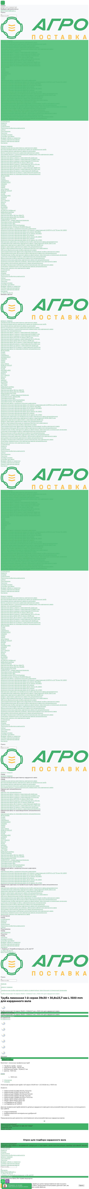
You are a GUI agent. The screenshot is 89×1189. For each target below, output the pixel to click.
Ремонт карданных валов (10, 141)
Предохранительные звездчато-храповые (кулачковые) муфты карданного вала (30, 103)
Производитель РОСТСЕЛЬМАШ (13, 225)
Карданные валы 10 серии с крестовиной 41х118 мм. (20, 171)
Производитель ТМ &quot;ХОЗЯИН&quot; (16, 227)
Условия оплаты (6, 135)
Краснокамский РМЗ (8, 219)
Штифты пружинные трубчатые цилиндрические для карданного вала (27, 116)
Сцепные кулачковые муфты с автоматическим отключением (23, 108)
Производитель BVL (8, 223)
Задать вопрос (6, 1058)
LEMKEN (4, 197)
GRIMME (4, 75)
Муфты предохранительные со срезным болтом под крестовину (24, 100)
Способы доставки (7, 136)
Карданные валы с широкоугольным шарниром (18, 80)
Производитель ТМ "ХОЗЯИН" (12, 401)
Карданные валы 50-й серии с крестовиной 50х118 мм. (21, 172)
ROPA (3, 204)
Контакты (4, 291)
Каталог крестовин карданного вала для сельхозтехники (21, 98)
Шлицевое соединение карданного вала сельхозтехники (22, 115)
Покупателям (5, 279)
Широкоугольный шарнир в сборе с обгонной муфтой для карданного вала (29, 113)
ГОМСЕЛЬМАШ (6, 214)
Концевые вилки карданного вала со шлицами (18, 46)
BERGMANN (5, 67)
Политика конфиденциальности (13, 128)
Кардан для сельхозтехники (11, 50)
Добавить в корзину (7, 1059)
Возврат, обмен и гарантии (10, 138)
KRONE (3, 192)
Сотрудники (5, 126)
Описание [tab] (8, 1080)
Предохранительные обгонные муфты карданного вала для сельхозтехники (29, 105)
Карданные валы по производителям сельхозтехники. (21, 65)
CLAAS (3, 69)
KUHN (3, 194)
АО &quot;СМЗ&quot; (8, 210)
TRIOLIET (4, 209)
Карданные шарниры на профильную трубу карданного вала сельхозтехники (29, 93)
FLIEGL (3, 70)
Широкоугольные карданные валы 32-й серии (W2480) (21, 85)
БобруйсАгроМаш (7, 212)
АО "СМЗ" (4, 385)
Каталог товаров (6, 146)
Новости (4, 123)
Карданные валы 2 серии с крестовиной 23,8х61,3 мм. (20, 54)
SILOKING (4, 207)
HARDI (3, 77)
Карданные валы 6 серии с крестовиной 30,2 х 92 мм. (20, 59)
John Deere (5, 189)
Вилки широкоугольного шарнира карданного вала (20, 47)
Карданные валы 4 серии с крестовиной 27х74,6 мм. (20, 55)
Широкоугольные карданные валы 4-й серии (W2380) (21, 83)
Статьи (3, 278)
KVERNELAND (6, 195)
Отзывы (3, 125)
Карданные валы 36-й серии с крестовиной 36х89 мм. (20, 62)
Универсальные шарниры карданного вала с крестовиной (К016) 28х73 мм (28, 95)
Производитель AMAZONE (10, 222)
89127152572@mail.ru (8, 11)
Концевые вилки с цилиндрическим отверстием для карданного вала (27, 49)
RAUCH (3, 202)
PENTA (3, 199)
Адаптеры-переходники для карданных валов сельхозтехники (24, 118)
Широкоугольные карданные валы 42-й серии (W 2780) (21, 92)
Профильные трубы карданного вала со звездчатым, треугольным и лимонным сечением (34, 106)
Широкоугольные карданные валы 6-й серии (17, 87)
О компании (5, 270)
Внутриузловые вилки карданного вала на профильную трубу (23, 44)
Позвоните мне (6, 1127)
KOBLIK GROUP (6, 191)
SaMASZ (3, 205)
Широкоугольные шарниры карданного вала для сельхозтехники (25, 111)
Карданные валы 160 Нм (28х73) (12, 215)
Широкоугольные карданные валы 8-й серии (17, 90)
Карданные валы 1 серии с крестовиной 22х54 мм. (19, 52)
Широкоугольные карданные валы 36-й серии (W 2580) (21, 88)
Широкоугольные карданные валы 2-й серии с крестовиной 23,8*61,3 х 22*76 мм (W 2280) (34, 82)
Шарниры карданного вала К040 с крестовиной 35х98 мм (22, 97)
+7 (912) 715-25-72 (7, 293)
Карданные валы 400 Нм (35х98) (12, 217)
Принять (81, 1185)
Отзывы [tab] (7, 1082)
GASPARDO (5, 72)
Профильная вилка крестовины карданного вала (19, 42)
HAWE (3, 78)
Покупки (4, 133)
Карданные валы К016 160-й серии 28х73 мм (17, 57)
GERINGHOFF (6, 74)
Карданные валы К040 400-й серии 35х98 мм (17, 60)
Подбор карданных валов (10, 139)
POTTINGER (5, 200)
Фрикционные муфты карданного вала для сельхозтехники (23, 110)
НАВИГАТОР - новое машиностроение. (15, 220)
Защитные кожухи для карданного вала (15, 120)
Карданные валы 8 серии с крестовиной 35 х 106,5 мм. (20, 64)
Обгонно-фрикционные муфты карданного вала (18, 102)
